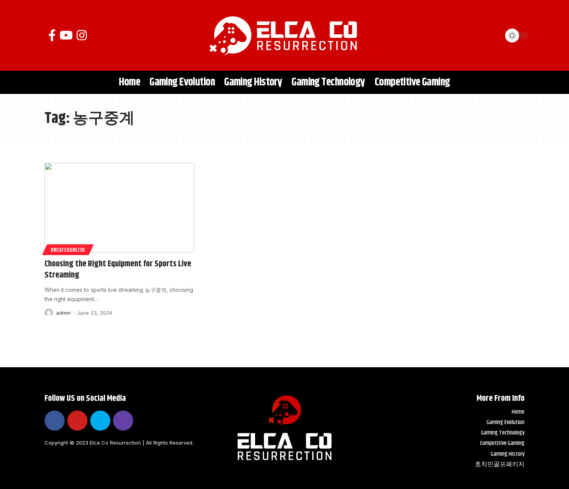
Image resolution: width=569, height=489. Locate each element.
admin (63, 313)
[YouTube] (66, 35)
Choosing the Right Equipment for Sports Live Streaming (118, 269)
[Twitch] (123, 421)
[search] (491, 35)
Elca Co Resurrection (115, 443)
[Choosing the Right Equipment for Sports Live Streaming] (119, 207)
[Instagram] (82, 35)
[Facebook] (52, 35)
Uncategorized (68, 249)
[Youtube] (77, 421)
